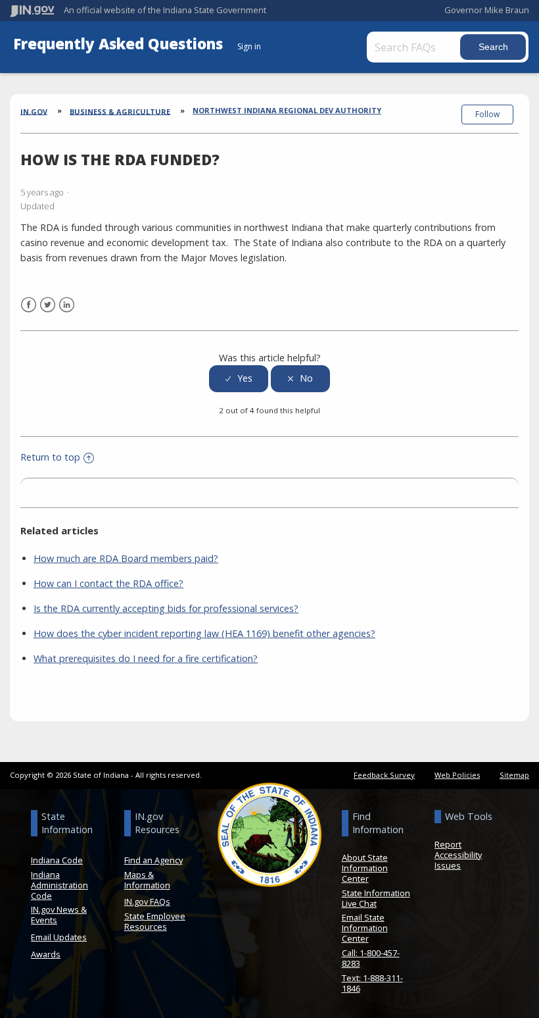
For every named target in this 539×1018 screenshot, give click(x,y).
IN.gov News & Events (59, 914)
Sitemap (514, 775)
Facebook (28, 305)
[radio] (238, 378)
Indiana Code (57, 860)
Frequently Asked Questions (120, 44)
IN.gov (33, 111)
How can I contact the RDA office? (108, 583)
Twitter (47, 305)
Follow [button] (487, 114)
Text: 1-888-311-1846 (372, 983)
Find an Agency (153, 860)
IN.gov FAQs (147, 901)
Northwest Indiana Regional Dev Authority (287, 110)
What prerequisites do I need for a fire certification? (146, 658)
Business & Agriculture (120, 111)
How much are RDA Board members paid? (126, 558)
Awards (45, 954)
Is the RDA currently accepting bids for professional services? (166, 608)
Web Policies (457, 775)
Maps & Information (147, 879)
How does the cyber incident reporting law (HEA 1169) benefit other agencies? (204, 633)
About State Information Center (365, 868)
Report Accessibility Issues (458, 855)
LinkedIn (67, 305)
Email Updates (59, 937)
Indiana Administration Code (59, 885)
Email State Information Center (365, 928)
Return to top (50, 457)
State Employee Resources (154, 921)
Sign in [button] (249, 46)
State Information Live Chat (376, 898)
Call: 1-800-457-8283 (371, 958)
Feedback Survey (384, 775)
